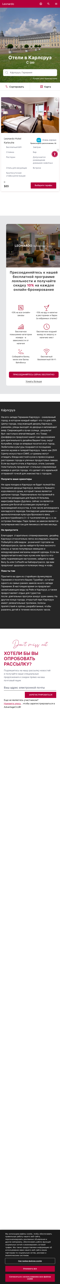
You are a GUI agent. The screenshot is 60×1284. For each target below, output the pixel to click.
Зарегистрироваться (40, 695)
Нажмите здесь (12, 703)
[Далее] (57, 110)
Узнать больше (34, 381)
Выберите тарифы (43, 185)
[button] (41, 4)
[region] (30, 1257)
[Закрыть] (57, 150)
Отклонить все (30, 1269)
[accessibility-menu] (55, 154)
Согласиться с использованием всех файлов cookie (30, 1278)
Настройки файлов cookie (30, 1261)
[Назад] (2, 110)
